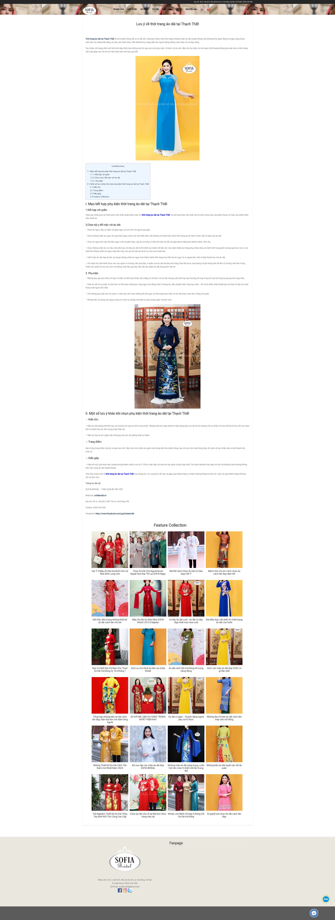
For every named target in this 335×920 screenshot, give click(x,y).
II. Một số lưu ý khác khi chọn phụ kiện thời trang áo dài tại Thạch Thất (118, 184)
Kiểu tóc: (95, 187)
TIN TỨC (178, 9)
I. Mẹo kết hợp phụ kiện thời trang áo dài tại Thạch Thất (111, 171)
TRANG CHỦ (118, 9)
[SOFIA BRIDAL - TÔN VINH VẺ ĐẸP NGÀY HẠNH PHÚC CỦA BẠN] (95, 9)
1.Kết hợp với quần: (100, 174)
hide (122, 166)
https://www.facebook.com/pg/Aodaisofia (115, 513)
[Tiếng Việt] (208, 9)
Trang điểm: (96, 190)
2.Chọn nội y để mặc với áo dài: (105, 177)
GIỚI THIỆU (132, 9)
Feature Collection (99, 197)
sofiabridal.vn (100, 495)
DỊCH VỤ (166, 9)
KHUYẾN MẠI (191, 9)
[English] (202, 9)
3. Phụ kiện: (96, 181)
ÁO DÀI (143, 9)
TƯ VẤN (155, 9)
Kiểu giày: (95, 193)
